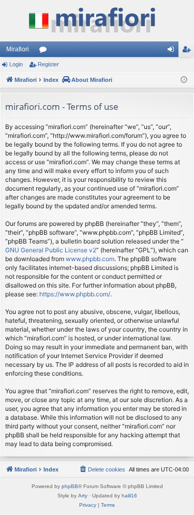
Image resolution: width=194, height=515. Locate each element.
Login (16, 64)
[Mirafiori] (97, 20)
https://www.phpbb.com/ (74, 294)
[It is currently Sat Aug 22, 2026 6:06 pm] (184, 80)
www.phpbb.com (90, 259)
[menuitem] (102, 469)
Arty (82, 495)
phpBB (70, 486)
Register (48, 64)
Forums (45, 51)
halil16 (129, 495)
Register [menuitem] (188, 51)
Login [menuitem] (172, 51)
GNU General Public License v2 (50, 250)
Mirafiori (17, 49)
